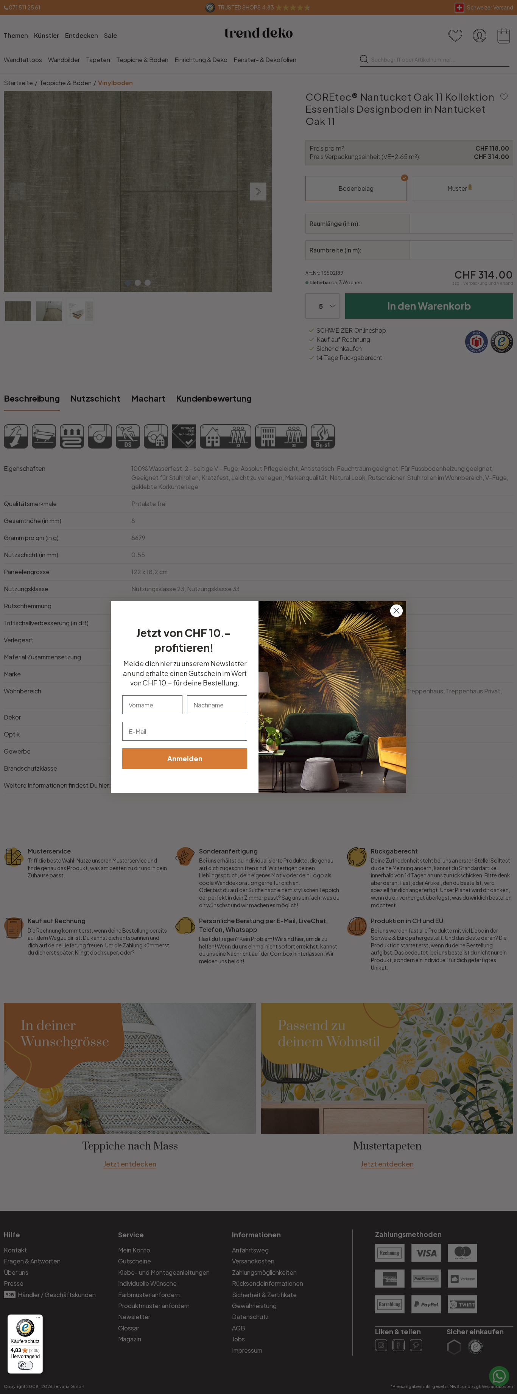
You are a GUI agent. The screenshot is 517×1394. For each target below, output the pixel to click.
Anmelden (184, 758)
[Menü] (38, 1319)
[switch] (25, 1365)
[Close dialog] (396, 610)
